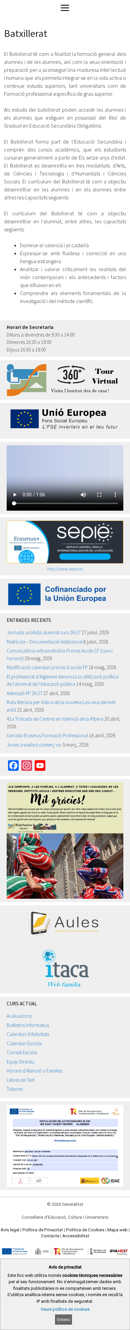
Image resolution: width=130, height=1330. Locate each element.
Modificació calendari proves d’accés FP (47, 667)
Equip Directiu (20, 1062)
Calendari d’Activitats (28, 1034)
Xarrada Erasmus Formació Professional (47, 735)
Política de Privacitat (42, 1229)
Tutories (15, 1089)
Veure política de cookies (65, 1309)
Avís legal (10, 1229)
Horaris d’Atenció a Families (34, 1071)
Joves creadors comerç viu (34, 745)
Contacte (50, 1235)
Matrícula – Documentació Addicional (44, 642)
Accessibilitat (75, 1235)
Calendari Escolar (24, 1043)
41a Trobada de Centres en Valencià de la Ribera (55, 719)
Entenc (63, 1319)
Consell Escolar (22, 1052)
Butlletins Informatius (28, 1025)
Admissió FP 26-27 (24, 693)
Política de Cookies (85, 1229)
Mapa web (117, 1229)
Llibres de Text (20, 1080)
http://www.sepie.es (65, 569)
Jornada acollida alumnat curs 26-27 (44, 632)
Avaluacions (19, 1016)
